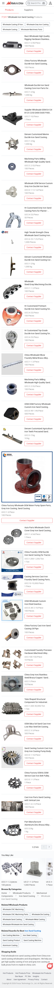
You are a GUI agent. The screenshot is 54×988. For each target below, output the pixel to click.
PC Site (28, 976)
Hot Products (8, 973)
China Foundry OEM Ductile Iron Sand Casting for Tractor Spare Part (37, 553)
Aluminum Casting (10, 945)
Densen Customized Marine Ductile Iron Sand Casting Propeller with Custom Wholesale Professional (36, 136)
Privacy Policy (33, 979)
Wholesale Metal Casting (35, 919)
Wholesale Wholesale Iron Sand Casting (18, 924)
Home (4, 893)
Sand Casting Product (11, 940)
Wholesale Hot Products (41, 973)
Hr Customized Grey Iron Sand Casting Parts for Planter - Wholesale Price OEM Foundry (37, 209)
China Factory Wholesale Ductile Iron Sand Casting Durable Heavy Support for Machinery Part (36, 62)
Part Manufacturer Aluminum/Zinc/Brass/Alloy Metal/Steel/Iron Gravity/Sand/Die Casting (36, 823)
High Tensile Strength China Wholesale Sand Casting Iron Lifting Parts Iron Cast (37, 234)
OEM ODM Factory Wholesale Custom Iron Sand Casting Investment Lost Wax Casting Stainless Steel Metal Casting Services (37, 405)
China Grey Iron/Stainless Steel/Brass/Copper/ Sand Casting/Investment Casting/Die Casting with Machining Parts (36, 676)
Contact (44, 979)
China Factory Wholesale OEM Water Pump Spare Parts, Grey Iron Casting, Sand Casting (26, 507)
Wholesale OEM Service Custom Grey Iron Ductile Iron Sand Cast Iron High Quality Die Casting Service (38, 185)
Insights (36, 976)
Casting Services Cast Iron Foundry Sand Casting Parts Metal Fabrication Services (37, 578)
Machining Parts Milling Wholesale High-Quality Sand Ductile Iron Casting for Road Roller (37, 160)
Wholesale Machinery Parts (31, 29)
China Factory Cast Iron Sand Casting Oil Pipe (37, 627)
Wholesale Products (22, 893)
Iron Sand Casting (27, 896)
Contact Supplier (33, 51)
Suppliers (28, 9)
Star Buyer (19, 976)
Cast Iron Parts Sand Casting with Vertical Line (37, 799)
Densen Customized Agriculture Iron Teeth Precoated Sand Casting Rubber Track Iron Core (38, 430)
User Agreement (20, 979)
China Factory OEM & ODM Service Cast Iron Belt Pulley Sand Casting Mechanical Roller (38, 774)
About (9, 979)
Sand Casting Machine (32, 940)
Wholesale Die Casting (40, 914)
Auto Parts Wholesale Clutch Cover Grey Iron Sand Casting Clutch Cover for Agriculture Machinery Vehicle (37, 529)
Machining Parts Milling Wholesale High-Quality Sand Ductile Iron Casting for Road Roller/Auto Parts (37, 381)
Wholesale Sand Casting (12, 919)
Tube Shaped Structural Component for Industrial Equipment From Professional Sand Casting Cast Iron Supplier (37, 701)
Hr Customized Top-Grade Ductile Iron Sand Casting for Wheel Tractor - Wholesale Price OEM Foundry (38, 332)
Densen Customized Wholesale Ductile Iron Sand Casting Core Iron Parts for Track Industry (38, 258)
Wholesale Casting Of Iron (13, 24)
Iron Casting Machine (11, 935)
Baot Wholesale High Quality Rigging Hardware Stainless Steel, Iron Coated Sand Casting (38, 38)
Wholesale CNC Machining (13, 909)
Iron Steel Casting (30, 935)
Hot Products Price (22, 973)
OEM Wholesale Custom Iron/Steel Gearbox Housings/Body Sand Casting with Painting (37, 603)
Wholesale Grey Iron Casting (38, 24)
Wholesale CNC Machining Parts (15, 914)
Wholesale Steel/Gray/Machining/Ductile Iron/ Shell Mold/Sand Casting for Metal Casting (37, 283)
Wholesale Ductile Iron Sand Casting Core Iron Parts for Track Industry (36, 87)
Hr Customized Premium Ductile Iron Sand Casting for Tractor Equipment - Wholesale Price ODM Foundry (38, 307)
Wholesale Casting (10, 29)
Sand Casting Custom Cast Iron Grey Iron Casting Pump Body (38, 750)
